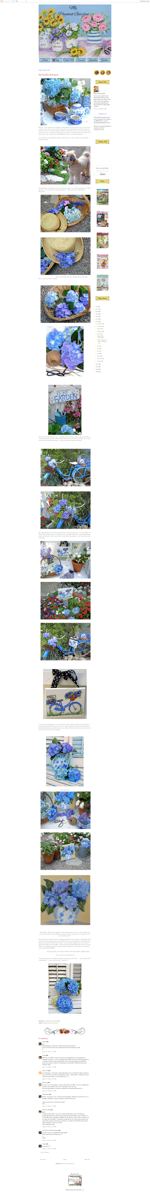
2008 (97, 371)
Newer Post (43, 1159)
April (98, 353)
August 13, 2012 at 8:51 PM (49, 1090)
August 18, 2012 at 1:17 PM (49, 1106)
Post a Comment (45, 1152)
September (100, 331)
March (99, 356)
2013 (97, 319)
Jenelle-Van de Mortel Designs (50, 1130)
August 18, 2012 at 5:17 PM (49, 1126)
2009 (97, 369)
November (100, 326)
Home (65, 1159)
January (99, 361)
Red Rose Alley (46, 1110)
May (98, 351)
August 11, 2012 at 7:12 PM (49, 1051)
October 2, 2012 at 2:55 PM (49, 1148)
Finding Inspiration (47, 1023)
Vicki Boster (45, 1094)
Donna (44, 1041)
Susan (43, 1055)
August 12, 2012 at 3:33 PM (49, 1079)
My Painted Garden (100, 93)
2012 (97, 321)
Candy (44, 1144)
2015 (97, 314)
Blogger (82, 1190)
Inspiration (55, 1023)
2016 (97, 311)
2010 (97, 366)
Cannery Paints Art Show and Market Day (102, 341)
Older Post (87, 1159)
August (99, 334)
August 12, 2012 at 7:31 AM (49, 1067)
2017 (97, 309)
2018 (97, 306)
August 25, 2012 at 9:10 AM (49, 1140)
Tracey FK (45, 1070)
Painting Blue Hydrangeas (100, 336)
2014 (97, 316)
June (98, 348)
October (99, 328)
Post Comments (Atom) (68, 1163)
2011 (97, 364)
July (98, 346)
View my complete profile (100, 108)
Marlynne (44, 1082)
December (100, 323)
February (99, 358)
